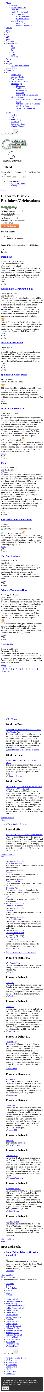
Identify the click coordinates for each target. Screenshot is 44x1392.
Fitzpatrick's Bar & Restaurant (16, 519)
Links (8, 1293)
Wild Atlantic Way (13, 963)
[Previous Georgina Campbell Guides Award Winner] (23, 439)
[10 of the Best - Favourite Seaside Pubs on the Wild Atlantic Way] (24, 719)
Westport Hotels (12, 1346)
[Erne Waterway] (24, 1145)
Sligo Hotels (10, 1342)
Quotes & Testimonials (19, 12)
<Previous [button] (5, 818)
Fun (7, 897)
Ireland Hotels (11, 1299)
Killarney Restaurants (14, 1330)
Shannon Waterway (13, 1189)
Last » (9, 671)
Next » (3, 671)
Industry (14, 186)
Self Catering (16, 119)
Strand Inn (6, 256)
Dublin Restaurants (13, 1312)
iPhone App (20, 86)
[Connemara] (24, 1095)
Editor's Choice (12, 939)
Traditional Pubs (12, 888)
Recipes (9, 63)
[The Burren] (24, 1069)
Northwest (10, 1141)
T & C (8, 1286)
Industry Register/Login (25, 25)
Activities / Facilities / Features (13, 220)
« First (3, 667)
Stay (7, 34)
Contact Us (15, 10)
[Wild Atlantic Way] (24, 952)
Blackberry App (22, 88)
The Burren (10, 1079)
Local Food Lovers (13, 919)
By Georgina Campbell (20, 66)
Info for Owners (18, 21)
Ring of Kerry (11, 1042)
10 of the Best (11, 43)
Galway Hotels (11, 1324)
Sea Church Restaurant (13, 408)
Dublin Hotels (11, 1310)
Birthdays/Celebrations (14, 906)
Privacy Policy (11, 1288)
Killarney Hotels (12, 1328)
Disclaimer (10, 1284)
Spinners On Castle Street (14, 374)
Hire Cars (9, 1369)
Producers (10, 41)
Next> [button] (11, 818)
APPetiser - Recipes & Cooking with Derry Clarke (28, 105)
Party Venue (8, 223)
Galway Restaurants (13, 1326)
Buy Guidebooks (17, 77)
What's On (15, 122)
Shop (8, 72)
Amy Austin (7, 644)
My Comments (11, 1365)
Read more (10, 1271)
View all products (8, 1277)
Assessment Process (18, 7)
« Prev (8, 667)
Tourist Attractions (18, 124)
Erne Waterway (12, 1156)
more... (3, 279)
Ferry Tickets (11, 1371)
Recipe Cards (16, 75)
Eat (7, 30)
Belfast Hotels (11, 1315)
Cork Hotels (10, 1319)
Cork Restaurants (12, 1321)
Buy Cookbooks (17, 79)
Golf (12, 117)
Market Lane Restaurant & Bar (17, 288)
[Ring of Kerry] (24, 1031)
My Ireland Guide (18, 183)
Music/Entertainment (14, 863)
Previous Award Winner (15, 933)
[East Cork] (24, 972)
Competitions (11, 70)
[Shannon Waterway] (24, 1178)
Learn (8, 39)
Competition (10, 1373)
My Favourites (11, 1360)
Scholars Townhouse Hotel (14, 590)
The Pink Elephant (10, 556)
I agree (5, 1388)
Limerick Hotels (12, 1337)
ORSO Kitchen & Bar (12, 342)
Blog (8, 61)
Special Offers (11, 68)
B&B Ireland (11, 1303)
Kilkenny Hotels (12, 1333)
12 (29, 669)
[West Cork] (24, 996)
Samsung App (21, 90)
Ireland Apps (16, 84)
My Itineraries (11, 1362)
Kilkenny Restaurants (14, 1335)
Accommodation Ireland (15, 1306)
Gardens (14, 115)
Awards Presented (23, 16)
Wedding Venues (17, 126)
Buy (7, 37)
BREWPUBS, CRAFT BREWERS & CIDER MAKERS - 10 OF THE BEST (24, 788)
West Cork (10, 1007)
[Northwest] (24, 1130)
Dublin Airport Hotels (14, 1308)
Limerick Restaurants (14, 1339)
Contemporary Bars (13, 881)
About (8, 3)
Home (3, 190)
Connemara (10, 1105)
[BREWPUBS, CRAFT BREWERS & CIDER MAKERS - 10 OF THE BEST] (24, 776)
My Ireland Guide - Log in (16, 1358)
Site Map (9, 1290)
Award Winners (17, 14)
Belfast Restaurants (13, 1317)
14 (37, 669)
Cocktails (9, 872)
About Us (14, 5)
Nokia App (20, 93)
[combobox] (15, 131)
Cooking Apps (17, 97)
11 (24, 669)
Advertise (9, 1295)
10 (20, 669)
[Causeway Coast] (24, 1211)
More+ (8, 113)
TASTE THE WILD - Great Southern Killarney (24, 835)
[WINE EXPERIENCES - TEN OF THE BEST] (24, 750)
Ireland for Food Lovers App (27, 95)
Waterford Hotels (12, 1344)
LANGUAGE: (7, 134)
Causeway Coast (12, 1221)
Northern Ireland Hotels (15, 1301)
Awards (9, 28)
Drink (8, 32)
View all (4, 820)
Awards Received (22, 19)
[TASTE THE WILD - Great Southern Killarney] (24, 824)
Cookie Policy (26, 1384)
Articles (9, 59)
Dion (3, 463)
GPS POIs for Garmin (19, 81)
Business (9, 910)
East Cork (10, 983)
